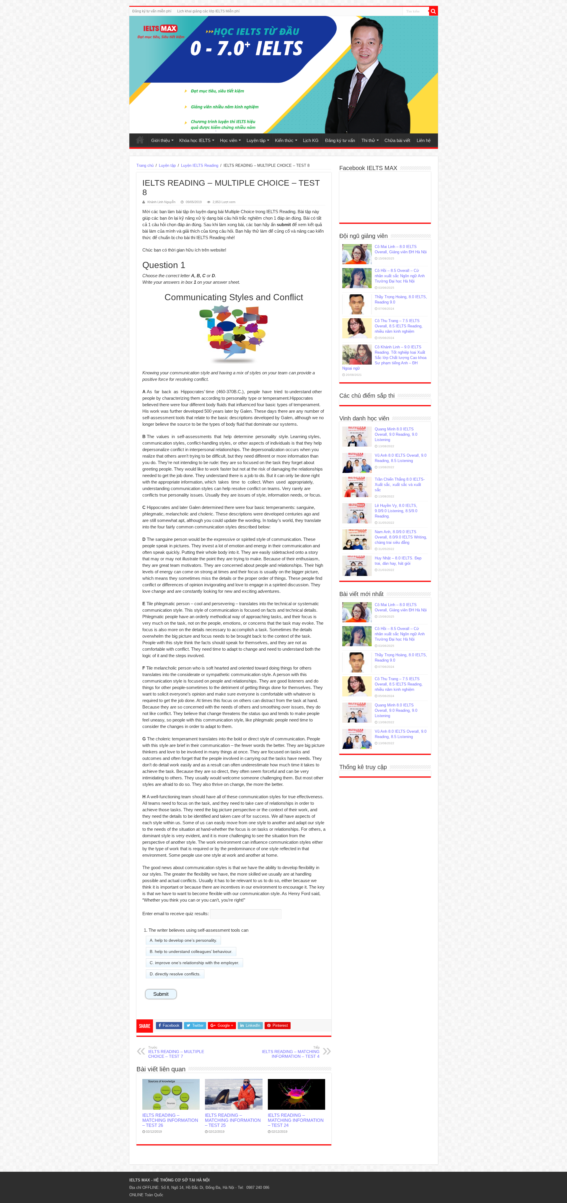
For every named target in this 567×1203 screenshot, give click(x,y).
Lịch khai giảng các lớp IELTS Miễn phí (208, 11)
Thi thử (368, 140)
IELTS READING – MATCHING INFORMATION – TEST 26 (170, 1120)
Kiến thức (284, 140)
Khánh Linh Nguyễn (161, 202)
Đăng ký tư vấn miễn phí (151, 11)
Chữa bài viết (397, 140)
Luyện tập (256, 140)
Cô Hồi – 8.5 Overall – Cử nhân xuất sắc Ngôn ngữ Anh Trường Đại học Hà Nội (400, 275)
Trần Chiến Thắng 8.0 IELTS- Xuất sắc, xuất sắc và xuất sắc (400, 484)
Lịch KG (311, 140)
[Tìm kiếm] (433, 11)
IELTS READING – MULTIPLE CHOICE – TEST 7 (176, 1052)
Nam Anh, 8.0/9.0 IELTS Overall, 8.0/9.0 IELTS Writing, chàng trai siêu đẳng (401, 537)
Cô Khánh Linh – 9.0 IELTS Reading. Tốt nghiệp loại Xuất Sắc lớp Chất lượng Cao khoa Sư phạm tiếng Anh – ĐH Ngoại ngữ (384, 357)
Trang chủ (140, 139)
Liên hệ (424, 140)
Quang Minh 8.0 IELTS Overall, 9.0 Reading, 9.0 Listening (396, 434)
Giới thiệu (160, 140)
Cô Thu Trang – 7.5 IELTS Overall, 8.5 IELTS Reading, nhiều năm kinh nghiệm (399, 326)
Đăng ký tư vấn (340, 140)
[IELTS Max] (283, 74)
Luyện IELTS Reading (199, 165)
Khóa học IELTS (195, 140)
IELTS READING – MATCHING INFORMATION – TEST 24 (296, 1120)
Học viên (228, 140)
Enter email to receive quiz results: (175, 913)
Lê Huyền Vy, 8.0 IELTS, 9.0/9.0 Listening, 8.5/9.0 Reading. (396, 510)
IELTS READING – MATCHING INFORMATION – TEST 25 (233, 1120)
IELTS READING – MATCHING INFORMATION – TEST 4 (291, 1052)
